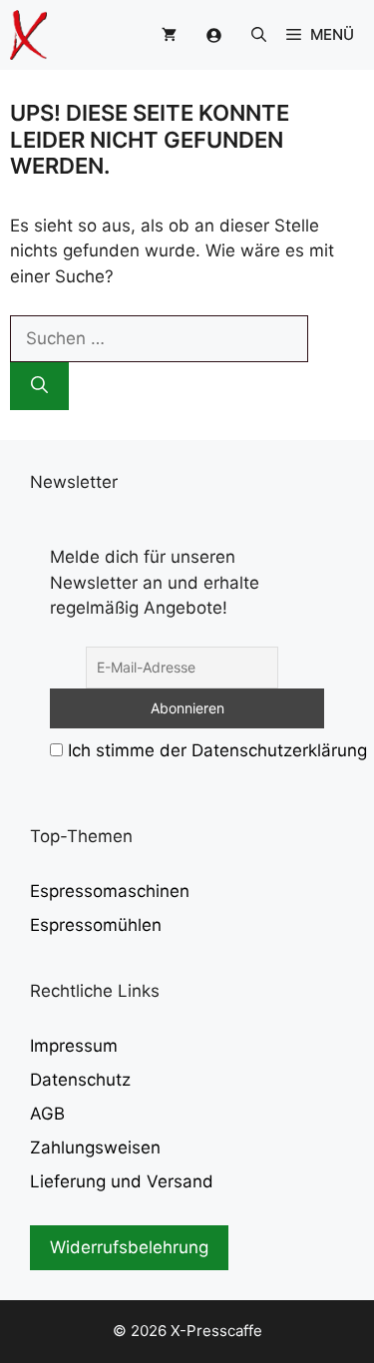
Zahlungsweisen (95, 1147)
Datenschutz (80, 1080)
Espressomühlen (96, 925)
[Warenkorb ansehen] (169, 35)
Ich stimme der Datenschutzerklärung (217, 750)
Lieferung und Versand (121, 1181)
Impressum (74, 1046)
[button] (258, 35)
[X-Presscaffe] (28, 35)
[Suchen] (39, 386)
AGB (47, 1114)
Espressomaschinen (109, 891)
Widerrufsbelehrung (129, 1247)
